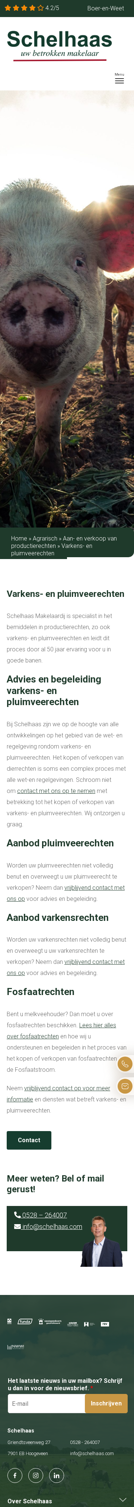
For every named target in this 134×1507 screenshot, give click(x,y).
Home (19, 538)
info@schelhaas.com (51, 1226)
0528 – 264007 (44, 1215)
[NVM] (9, 1321)
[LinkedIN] (56, 1475)
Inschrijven (106, 1403)
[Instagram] (35, 1475)
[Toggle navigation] (119, 78)
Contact (29, 1140)
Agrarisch (45, 538)
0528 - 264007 (85, 1442)
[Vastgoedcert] (49, 1321)
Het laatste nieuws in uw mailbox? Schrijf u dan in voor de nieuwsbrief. (65, 1384)
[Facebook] (14, 1475)
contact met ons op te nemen (56, 790)
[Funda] (25, 1321)
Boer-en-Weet (105, 8)
